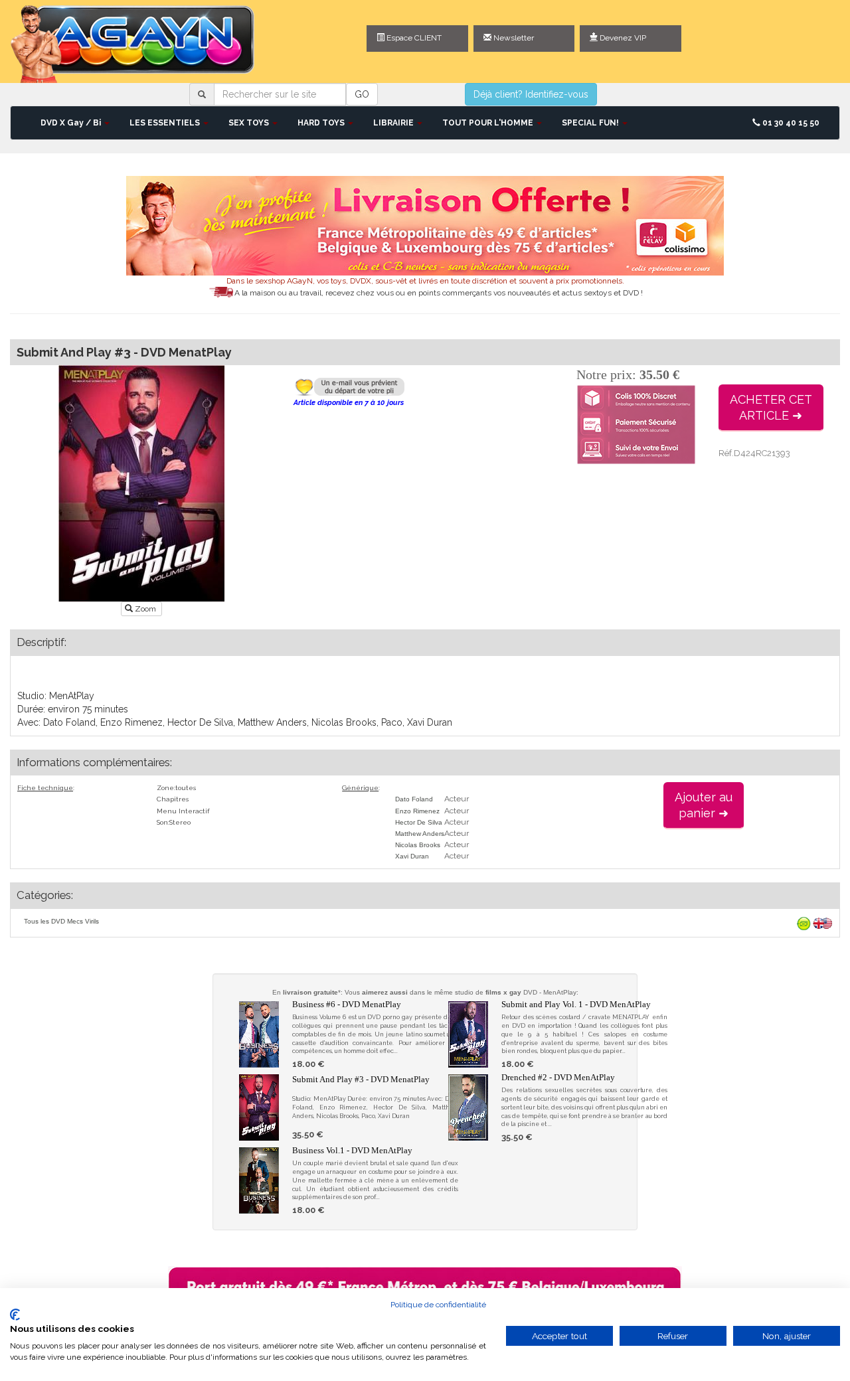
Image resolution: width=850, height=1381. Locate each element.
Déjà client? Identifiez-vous (530, 94)
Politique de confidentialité (438, 1304)
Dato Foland (414, 799)
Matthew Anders (419, 833)
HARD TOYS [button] (322, 122)
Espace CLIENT (413, 37)
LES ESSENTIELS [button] (165, 122)
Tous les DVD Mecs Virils (61, 921)
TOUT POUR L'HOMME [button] (488, 122)
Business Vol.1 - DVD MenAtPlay (352, 1150)
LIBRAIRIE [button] (394, 122)
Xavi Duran (412, 856)
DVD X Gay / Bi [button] (72, 122)
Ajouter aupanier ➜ (703, 805)
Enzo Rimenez (417, 811)
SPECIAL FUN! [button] (591, 122)
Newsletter (512, 37)
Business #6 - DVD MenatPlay (346, 1004)
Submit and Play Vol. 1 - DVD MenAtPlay (576, 1004)
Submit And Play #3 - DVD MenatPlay (361, 1079)
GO (362, 94)
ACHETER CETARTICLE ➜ (771, 407)
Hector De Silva (418, 822)
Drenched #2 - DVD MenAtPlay (558, 1077)
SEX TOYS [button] (249, 122)
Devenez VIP (622, 37)
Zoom (145, 608)
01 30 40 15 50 (789, 122)
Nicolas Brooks (417, 845)
